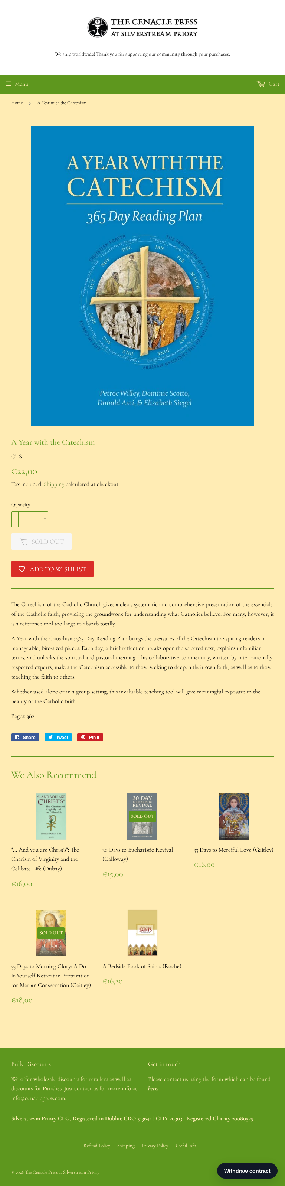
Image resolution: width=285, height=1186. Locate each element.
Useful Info (186, 1146)
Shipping (54, 484)
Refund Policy (96, 1146)
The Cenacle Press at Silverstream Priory (62, 1172)
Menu (21, 84)
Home (17, 103)
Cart (273, 84)
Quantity (20, 504)
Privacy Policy (155, 1146)
